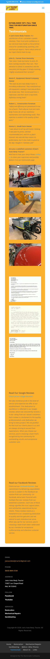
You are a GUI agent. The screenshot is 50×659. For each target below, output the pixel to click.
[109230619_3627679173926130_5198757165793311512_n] (25, 213)
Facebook (9, 596)
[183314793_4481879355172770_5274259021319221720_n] (25, 187)
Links (35, 650)
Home (8, 644)
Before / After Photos (30, 647)
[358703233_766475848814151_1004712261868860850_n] (25, 265)
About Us (26, 650)
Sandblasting (10, 617)
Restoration (18, 644)
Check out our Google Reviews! (21, 396)
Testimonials (15, 650)
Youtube (9, 599)
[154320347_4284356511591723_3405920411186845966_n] (25, 239)
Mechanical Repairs (13, 613)
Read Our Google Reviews (21, 393)
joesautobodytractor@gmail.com (17, 561)
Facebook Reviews (27, 486)
